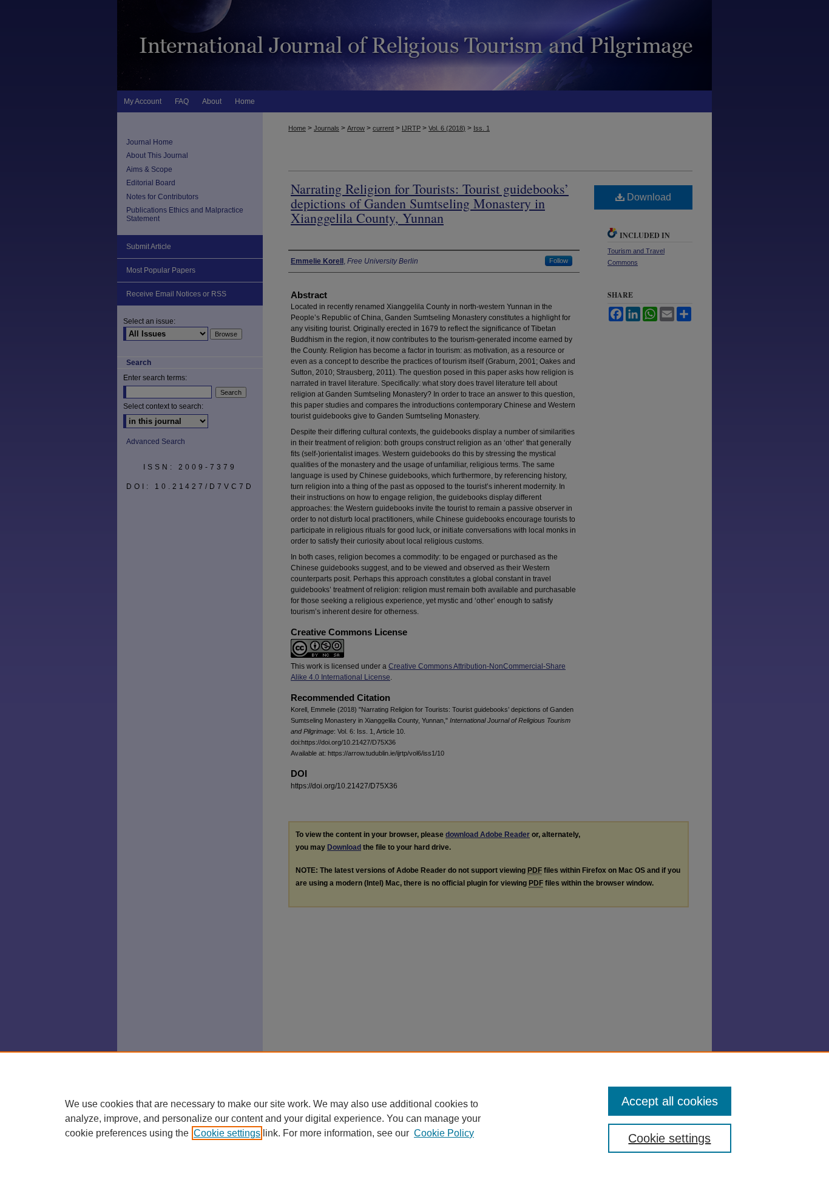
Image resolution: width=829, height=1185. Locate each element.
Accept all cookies (669, 1101)
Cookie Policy (444, 1133)
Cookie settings (227, 1133)
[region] (414, 1118)
